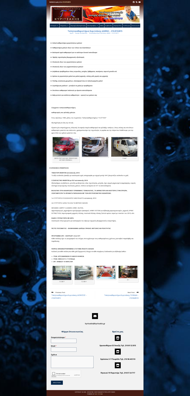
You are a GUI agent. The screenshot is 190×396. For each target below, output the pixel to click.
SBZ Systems (99, 394)
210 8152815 (66, 2)
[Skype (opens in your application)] (136, 2)
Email (54, 346)
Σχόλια (54, 355)
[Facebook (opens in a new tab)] (133, 2)
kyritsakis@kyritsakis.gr (95, 323)
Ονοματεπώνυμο (58, 337)
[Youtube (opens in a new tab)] (139, 2)
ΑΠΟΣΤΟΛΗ (57, 382)
